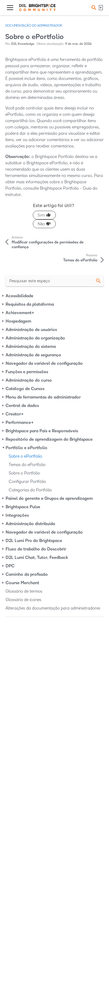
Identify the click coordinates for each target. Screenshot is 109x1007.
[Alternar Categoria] (3, 296)
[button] (93, 7)
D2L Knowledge (22, 44)
